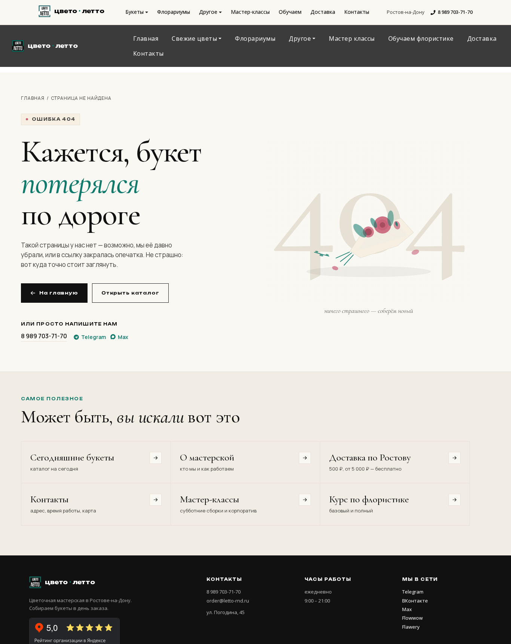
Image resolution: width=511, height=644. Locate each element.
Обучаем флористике (421, 38)
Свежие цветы (194, 38)
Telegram (412, 591)
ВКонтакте (415, 600)
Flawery (411, 626)
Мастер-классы (250, 11)
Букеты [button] (134, 11)
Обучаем (290, 11)
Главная (146, 38)
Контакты (356, 11)
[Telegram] (99, 38)
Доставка (322, 11)
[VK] (117, 38)
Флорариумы (173, 11)
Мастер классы (352, 38)
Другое (300, 38)
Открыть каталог (130, 293)
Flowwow (412, 617)
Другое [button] (208, 11)
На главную (58, 293)
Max (407, 609)
